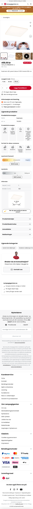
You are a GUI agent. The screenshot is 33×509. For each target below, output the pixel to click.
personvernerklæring (16, 367)
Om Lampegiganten (10, 404)
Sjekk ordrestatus (7, 387)
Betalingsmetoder (7, 384)
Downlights (6, 17)
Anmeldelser (5, 422)
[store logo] (12, 4)
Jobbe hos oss (6, 419)
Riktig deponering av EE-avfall (17, 498)
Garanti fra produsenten (9, 399)
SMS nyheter (5, 417)
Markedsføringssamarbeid (10, 411)
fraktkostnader (19, 504)
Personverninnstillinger (8, 493)
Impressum (5, 443)
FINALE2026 (15, 10)
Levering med (7, 473)
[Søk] (28, 4)
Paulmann (19, 118)
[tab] (16, 386)
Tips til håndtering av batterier (23, 495)
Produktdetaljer (8, 219)
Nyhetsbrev (5, 414)
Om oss (3, 408)
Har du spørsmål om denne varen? (18, 211)
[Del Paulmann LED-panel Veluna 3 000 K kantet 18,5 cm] (30, 26)
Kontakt (4, 381)
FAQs (3, 378)
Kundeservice (7, 374)
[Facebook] (11, 489)
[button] (4, 56)
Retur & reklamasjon (8, 396)
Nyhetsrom (13, 428)
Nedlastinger (7, 234)
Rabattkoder (5, 425)
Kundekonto (5, 393)
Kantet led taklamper (9, 248)
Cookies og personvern (9, 437)
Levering (4, 390)
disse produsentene (20, 342)
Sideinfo (5, 434)
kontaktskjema (7, 365)
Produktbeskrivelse (9, 224)
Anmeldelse (6, 229)
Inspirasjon (4, 428)
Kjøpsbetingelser (7, 440)
